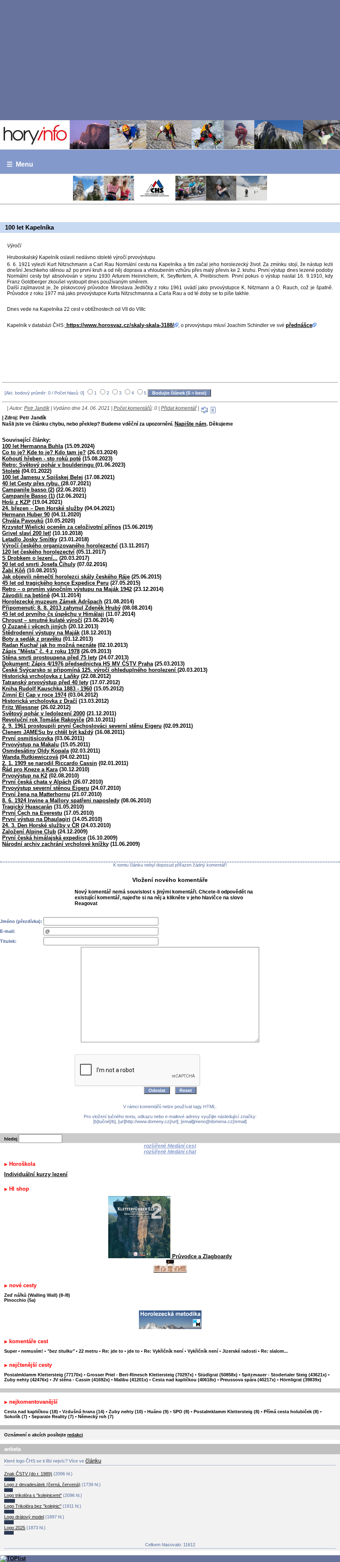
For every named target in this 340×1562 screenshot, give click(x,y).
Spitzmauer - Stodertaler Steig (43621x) (284, 1374)
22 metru (88, 1351)
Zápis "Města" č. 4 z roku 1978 (41, 651)
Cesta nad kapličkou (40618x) (184, 1379)
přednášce (299, 325)
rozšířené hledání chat (170, 1152)
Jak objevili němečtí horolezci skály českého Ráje (66, 577)
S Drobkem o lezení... (30, 558)
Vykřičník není (202, 1351)
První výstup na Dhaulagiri (36, 819)
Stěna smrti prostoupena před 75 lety (49, 657)
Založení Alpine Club (29, 831)
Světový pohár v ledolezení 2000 (43, 713)
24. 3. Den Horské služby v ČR (40, 825)
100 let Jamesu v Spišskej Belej (42, 477)
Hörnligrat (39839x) (300, 1379)
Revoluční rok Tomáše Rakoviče (43, 720)
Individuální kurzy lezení (36, 1174)
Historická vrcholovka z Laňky (40, 676)
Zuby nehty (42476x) (26, 1379)
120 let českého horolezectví (38, 552)
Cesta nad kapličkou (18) (31, 1411)
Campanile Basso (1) (28, 496)
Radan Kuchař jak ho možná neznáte (49, 645)
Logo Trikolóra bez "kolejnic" (32, 1506)
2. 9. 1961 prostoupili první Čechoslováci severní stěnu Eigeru (82, 726)
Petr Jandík (36, 408)
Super (10, 1351)
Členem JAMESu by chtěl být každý (47, 732)
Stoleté (11, 471)
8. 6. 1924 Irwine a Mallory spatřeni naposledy (60, 800)
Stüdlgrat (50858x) (218, 1374)
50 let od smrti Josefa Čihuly (38, 564)
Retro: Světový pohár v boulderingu (48, 465)
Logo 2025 (14, 1527)
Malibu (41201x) (131, 1379)
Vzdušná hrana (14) (83, 1411)
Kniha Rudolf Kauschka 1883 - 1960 (47, 688)
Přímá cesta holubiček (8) (291, 1411)
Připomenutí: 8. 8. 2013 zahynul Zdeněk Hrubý (61, 608)
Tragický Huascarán (27, 807)
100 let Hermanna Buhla (32, 446)
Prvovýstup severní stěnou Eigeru (45, 788)
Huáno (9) (158, 1411)
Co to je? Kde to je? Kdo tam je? (44, 452)
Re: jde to (113, 1351)
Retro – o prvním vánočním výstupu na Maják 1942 (67, 589)
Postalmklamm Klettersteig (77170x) (43, 1374)
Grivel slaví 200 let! (26, 533)
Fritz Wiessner (20, 707)
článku (93, 1461)
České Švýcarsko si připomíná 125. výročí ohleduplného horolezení (89, 670)
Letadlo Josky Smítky (29, 539)
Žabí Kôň (13, 570)
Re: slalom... (274, 1351)
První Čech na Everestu (32, 813)
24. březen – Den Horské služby (42, 508)
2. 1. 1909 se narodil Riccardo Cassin (49, 763)
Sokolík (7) (15, 1416)
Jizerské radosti (240, 1351)
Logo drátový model (24, 1516)
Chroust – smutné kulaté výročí (42, 620)
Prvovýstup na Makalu (30, 744)
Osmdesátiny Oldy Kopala (35, 751)
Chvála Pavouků (23, 521)
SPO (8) (181, 1411)
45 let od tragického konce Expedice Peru (55, 583)
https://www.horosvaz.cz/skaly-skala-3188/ (119, 325)
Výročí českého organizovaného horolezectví (60, 545)
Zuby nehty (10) (126, 1411)
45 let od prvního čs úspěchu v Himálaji (53, 614)
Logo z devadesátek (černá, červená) (42, 1484)
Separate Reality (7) (53, 1416)
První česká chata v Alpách (36, 782)
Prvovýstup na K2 (24, 776)
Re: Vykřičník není (163, 1351)
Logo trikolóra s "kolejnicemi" (33, 1495)
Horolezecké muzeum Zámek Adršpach (52, 601)
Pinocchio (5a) (20, 1300)
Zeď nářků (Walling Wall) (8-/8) (37, 1295)
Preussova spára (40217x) (248, 1379)
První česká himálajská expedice (44, 838)
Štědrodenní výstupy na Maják (41, 633)
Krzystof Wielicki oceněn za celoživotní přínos (61, 527)
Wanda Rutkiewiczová (30, 757)
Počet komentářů (133, 408)
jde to (134, 1351)
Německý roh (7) (96, 1416)
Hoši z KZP (16, 502)
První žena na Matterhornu (36, 794)
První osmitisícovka (27, 738)
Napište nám (190, 424)
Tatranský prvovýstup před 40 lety (45, 682)
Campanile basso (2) (28, 490)
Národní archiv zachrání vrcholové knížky (55, 844)
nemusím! (32, 1351)
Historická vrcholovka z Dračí (39, 701)
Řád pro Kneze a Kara (30, 769)
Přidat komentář (179, 408)
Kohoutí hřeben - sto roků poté (41, 458)
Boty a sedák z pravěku (31, 639)
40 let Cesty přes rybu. (31, 483)
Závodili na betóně (26, 595)
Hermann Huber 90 (26, 514)
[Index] (170, 135)
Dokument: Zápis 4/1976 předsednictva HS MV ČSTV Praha (77, 664)
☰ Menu (20, 164)
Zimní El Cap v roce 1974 (34, 695)
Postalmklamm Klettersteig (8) (227, 1411)
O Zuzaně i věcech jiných (34, 626)
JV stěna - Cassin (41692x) (81, 1379)
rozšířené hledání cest (170, 1146)
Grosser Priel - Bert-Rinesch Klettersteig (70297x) (140, 1374)
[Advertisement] (170, 60)
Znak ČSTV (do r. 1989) (28, 1473)
